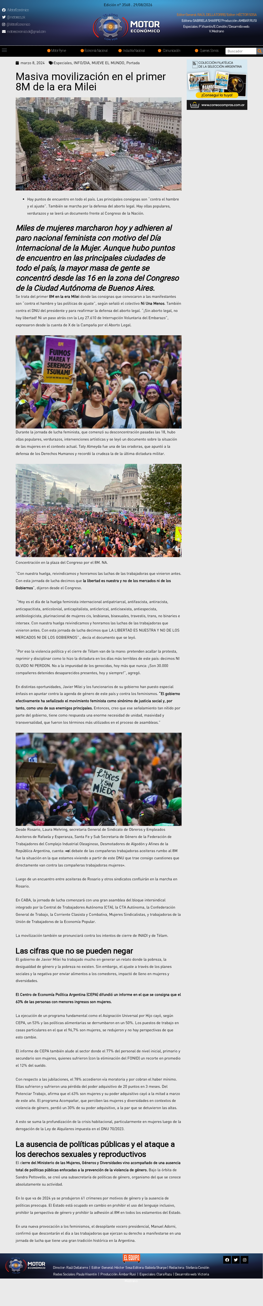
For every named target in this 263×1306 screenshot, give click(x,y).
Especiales (63, 62)
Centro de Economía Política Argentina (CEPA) (59, 994)
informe (126, 994)
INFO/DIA (82, 62)
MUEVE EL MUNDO (108, 62)
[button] (217, 14)
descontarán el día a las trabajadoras (70, 1233)
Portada (133, 62)
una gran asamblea (109, 900)
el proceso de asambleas (137, 722)
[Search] (259, 51)
